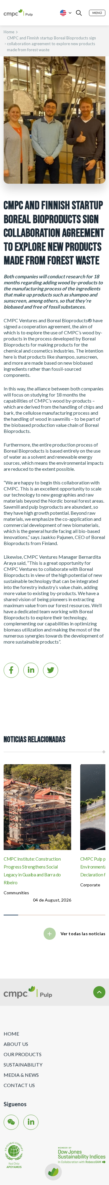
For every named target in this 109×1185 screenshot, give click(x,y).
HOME (11, 1033)
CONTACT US (19, 1085)
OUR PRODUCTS (22, 1054)
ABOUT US (16, 1044)
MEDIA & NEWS (21, 1075)
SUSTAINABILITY (23, 1064)
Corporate (90, 884)
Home (9, 31)
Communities (16, 892)
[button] (97, 13)
